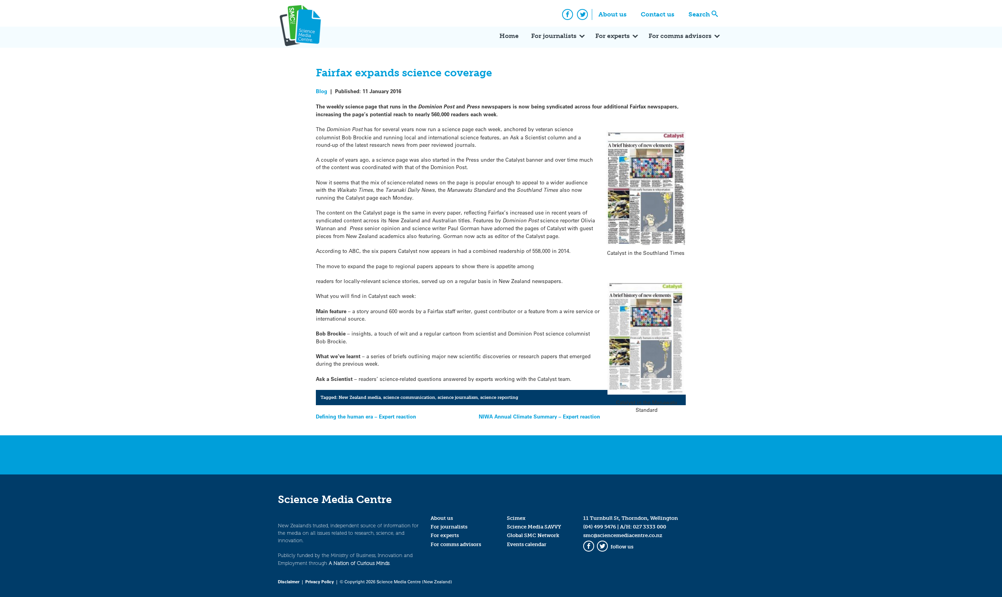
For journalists (554, 36)
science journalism (458, 397)
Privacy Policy (319, 581)
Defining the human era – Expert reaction (366, 416)
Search (699, 14)
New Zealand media (360, 397)
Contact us (657, 14)
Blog (321, 91)
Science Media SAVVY (534, 527)
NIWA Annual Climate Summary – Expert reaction (539, 416)
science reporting (499, 397)
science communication (409, 397)
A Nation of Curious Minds (359, 563)
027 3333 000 (649, 527)
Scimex (516, 518)
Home (509, 36)
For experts (612, 36)
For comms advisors (680, 36)
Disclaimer (288, 581)
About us (612, 14)
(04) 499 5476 (599, 527)
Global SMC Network (533, 535)
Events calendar (526, 544)
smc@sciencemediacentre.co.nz (622, 535)
